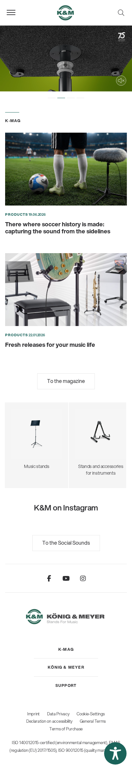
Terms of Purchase (66, 729)
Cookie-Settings (91, 714)
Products (16, 214)
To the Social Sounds (66, 542)
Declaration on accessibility (49, 721)
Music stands (36, 432)
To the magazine (66, 381)
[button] (51, 97)
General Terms (93, 721)
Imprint (33, 714)
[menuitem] (66, 649)
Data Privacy (58, 714)
